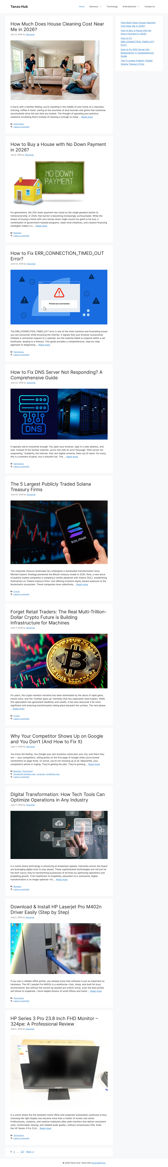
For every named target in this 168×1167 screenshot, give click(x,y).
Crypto (17, 591)
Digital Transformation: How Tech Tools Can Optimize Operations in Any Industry (57, 797)
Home (81, 6)
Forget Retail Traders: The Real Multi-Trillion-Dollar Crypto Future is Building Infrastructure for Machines (58, 617)
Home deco (19, 124)
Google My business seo (24, 774)
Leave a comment (21, 127)
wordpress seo (52, 774)
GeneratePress (98, 1163)
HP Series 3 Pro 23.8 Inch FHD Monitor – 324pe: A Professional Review (54, 1021)
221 (22, 1151)
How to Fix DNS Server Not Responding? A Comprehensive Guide (56, 374)
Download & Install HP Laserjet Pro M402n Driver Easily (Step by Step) (55, 909)
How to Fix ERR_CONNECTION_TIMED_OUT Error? (137, 41)
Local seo (40, 774)
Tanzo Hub (19, 7)
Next (30, 1151)
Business (94, 6)
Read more (87, 117)
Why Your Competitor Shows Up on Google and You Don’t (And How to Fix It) (56, 738)
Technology (112, 6)
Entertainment (129, 6)
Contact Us (150, 6)
